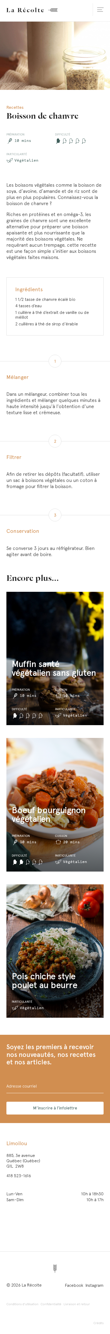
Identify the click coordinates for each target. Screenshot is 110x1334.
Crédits (98, 1323)
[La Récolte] (32, 10)
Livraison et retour (77, 1304)
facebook (74, 1285)
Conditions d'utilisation (22, 1304)
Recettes (14, 107)
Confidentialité (51, 1304)
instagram (94, 1285)
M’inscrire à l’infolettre (55, 1108)
